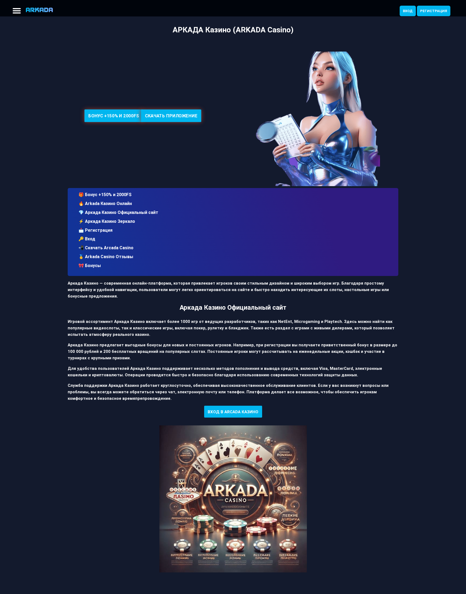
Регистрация (433, 11)
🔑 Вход (86, 238)
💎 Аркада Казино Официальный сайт (118, 212)
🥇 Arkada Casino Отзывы (105, 256)
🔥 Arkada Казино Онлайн (105, 203)
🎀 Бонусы (89, 265)
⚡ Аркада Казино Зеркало (106, 221)
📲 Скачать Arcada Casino (105, 247)
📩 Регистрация (95, 230)
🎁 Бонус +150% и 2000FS (105, 194)
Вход (408, 11)
